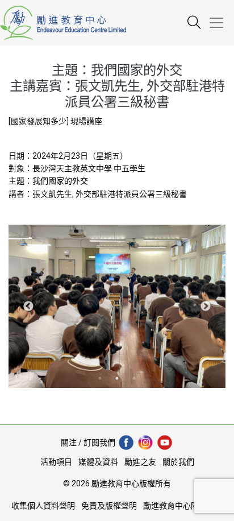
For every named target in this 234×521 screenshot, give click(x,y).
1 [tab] (100, 378)
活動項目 (56, 461)
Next (205, 306)
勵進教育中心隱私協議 (183, 505)
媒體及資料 (98, 461)
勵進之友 (140, 461)
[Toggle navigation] (221, 23)
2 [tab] (117, 378)
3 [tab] (134, 378)
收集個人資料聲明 (43, 505)
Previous (28, 306)
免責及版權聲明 (109, 505)
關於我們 (178, 461)
